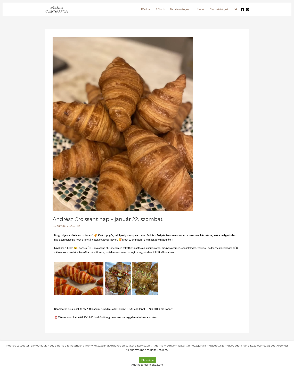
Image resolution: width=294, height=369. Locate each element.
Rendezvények (179, 9)
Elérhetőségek (219, 9)
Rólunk (160, 9)
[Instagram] (247, 9)
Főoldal (146, 9)
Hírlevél (199, 9)
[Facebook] (242, 9)
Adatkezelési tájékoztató (147, 364)
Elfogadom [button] (147, 360)
